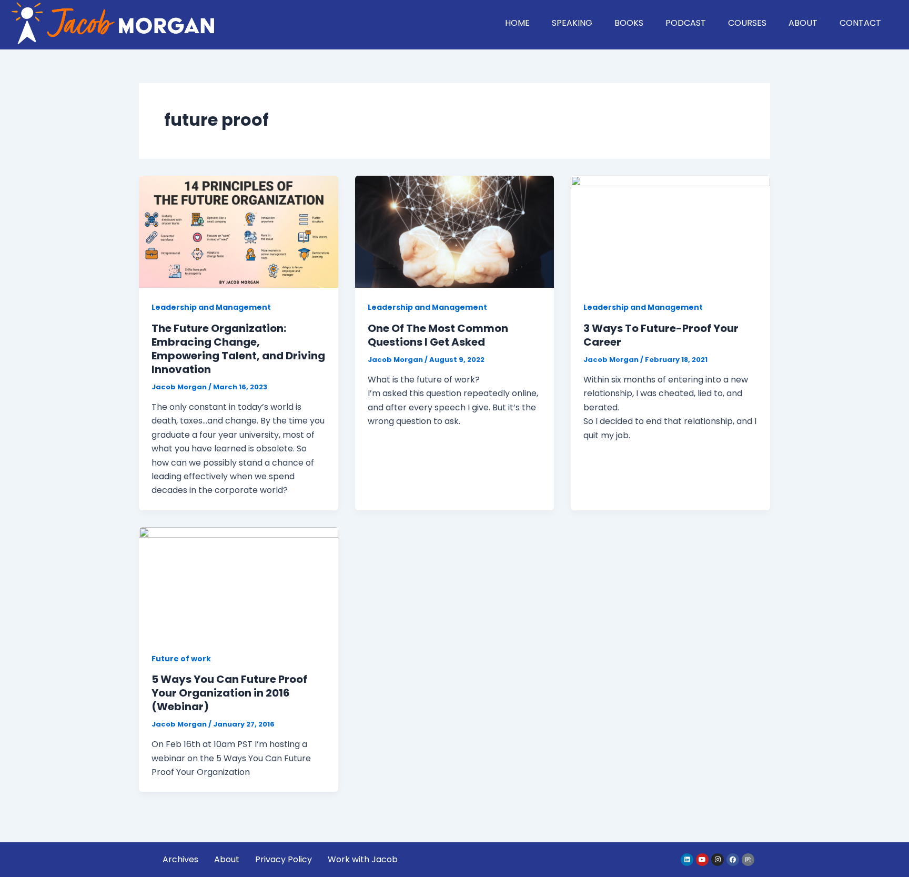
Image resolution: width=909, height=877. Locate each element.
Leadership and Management (211, 307)
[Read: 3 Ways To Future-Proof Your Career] (670, 231)
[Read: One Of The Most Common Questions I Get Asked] (454, 231)
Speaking (572, 23)
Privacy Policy (283, 859)
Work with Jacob (363, 859)
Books (628, 23)
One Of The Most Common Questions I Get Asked (438, 335)
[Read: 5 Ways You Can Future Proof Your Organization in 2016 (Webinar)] (238, 583)
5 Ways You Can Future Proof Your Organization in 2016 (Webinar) (229, 693)
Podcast (685, 23)
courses (747, 23)
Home (517, 23)
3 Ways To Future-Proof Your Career (661, 335)
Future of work (181, 658)
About (803, 23)
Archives (180, 859)
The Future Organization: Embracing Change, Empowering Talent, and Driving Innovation (238, 349)
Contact (860, 23)
